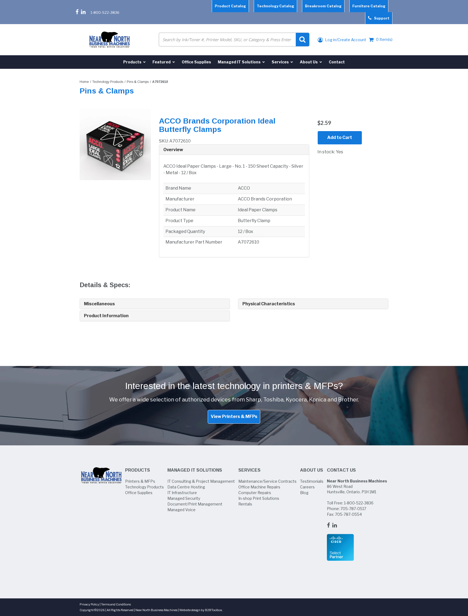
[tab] (234, 150)
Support (380, 18)
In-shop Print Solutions (258, 498)
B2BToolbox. (214, 610)
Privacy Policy (89, 604)
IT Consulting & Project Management (201, 481)
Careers (307, 487)
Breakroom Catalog (323, 6)
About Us (311, 470)
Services (249, 470)
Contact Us (341, 470)
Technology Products (107, 82)
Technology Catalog (275, 6)
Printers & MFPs (140, 481)
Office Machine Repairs (259, 487)
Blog (304, 492)
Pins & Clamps (138, 82)
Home (84, 82)
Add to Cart (339, 137)
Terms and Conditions (116, 604)
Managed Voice (181, 509)
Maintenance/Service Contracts (267, 481)
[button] (234, 149)
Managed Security (183, 498)
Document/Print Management (194, 504)
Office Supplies (138, 492)
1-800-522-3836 (104, 12)
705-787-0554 (348, 514)
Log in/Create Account (345, 39)
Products (137, 470)
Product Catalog (230, 6)
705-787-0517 (353, 508)
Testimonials (311, 481)
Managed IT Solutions (194, 470)
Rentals (245, 504)
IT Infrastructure (182, 492)
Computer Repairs (254, 492)
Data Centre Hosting (186, 487)
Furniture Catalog (368, 6)
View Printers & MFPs (234, 416)
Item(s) (384, 39)
